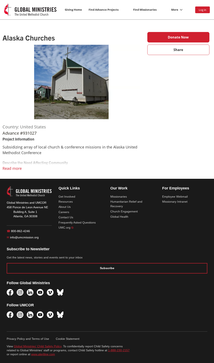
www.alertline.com (43, 354)
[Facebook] (10, 292)
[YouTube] (40, 292)
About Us (65, 206)
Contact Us (66, 217)
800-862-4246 (18, 231)
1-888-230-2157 (119, 350)
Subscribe (107, 268)
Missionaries (118, 196)
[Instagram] (20, 292)
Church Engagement (124, 211)
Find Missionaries (145, 10)
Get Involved (67, 196)
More (174, 10)
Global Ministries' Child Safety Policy (37, 346)
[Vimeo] (50, 292)
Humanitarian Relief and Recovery (126, 204)
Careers (64, 212)
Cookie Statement (67, 338)
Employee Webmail (175, 196)
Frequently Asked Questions (77, 222)
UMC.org (66, 227)
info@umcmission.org (23, 237)
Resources (66, 201)
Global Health (119, 216)
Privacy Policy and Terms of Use (28, 338)
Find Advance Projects (103, 10)
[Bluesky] (60, 292)
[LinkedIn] (30, 292)
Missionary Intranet (174, 201)
